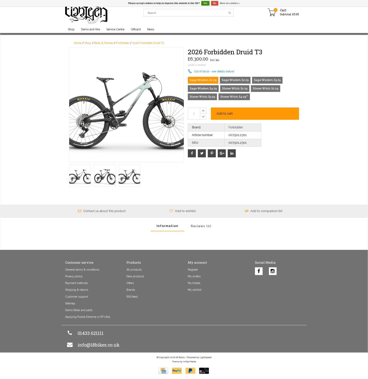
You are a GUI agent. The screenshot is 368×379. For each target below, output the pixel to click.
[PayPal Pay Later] (190, 371)
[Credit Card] (163, 371)
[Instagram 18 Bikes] (273, 270)
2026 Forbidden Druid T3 (148, 43)
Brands (131, 289)
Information (167, 226)
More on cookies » (230, 3)
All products (134, 269)
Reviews (201, 226)
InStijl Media (189, 361)
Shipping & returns (76, 289)
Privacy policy (74, 276)
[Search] (229, 13)
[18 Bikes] (104, 13)
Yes (205, 3)
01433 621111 (91, 333)
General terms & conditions (82, 269)
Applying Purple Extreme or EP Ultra (87, 316)
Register (193, 269)
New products (135, 276)
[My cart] (272, 13)
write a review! (197, 64)
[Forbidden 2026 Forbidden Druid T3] (126, 105)
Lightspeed (206, 357)
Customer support (76, 296)
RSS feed (132, 296)
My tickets (194, 283)
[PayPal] (177, 371)
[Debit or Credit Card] (204, 371)
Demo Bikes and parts (78, 310)
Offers (130, 283)
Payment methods (76, 283)
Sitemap (70, 303)
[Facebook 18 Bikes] (259, 270)
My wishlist (194, 289)
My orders (194, 276)
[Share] (192, 153)
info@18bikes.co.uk (99, 345)
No (214, 3)
